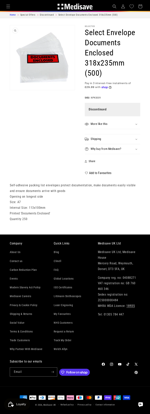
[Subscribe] (52, 372)
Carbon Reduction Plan (23, 269)
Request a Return (64, 331)
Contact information (105, 404)
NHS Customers (63, 322)
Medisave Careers (20, 296)
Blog (56, 252)
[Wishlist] (131, 6)
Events (14, 278)
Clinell (57, 261)
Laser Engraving (63, 305)
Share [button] (92, 161)
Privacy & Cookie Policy (24, 305)
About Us (15, 252)
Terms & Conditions (21, 331)
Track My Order (62, 340)
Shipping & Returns (21, 313)
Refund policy (67, 404)
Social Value (17, 322)
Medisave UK (49, 405)
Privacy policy (85, 404)
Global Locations (64, 278)
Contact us (16, 261)
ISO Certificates (63, 287)
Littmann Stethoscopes (67, 296)
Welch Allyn (61, 349)
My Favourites (62, 313)
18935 (130, 306)
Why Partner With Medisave (26, 349)
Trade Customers (20, 340)
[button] (8, 6)
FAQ (56, 269)
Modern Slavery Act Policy (25, 287)
